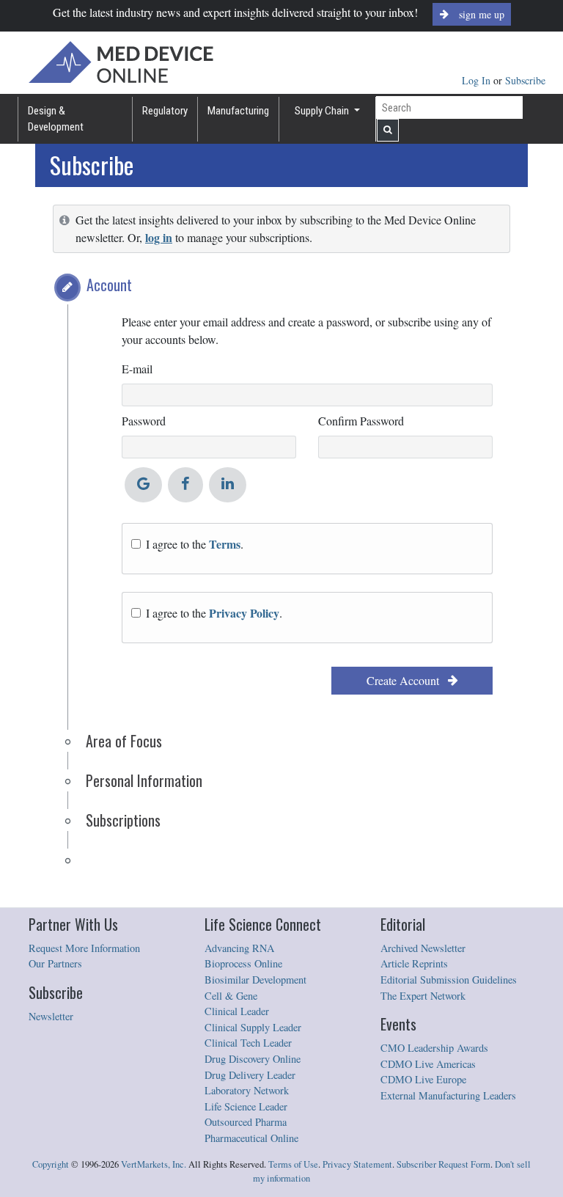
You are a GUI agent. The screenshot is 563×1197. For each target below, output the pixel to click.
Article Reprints (414, 963)
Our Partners (55, 963)
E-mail (137, 368)
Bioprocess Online (243, 963)
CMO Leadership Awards (434, 1048)
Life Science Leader (246, 1106)
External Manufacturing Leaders (448, 1095)
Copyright (50, 1164)
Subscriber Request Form (443, 1164)
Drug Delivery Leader (250, 1075)
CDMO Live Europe (423, 1079)
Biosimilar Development (255, 979)
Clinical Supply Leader (253, 1027)
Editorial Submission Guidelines (448, 979)
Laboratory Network (247, 1090)
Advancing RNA (239, 948)
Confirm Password (361, 420)
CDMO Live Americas (428, 1064)
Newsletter (51, 1016)
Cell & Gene (231, 996)
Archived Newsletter (423, 948)
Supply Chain (323, 110)
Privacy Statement (357, 1164)
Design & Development (56, 119)
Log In (477, 80)
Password (144, 420)
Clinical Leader (237, 1011)
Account (109, 285)
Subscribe (525, 80)
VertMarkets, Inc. (153, 1164)
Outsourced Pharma (246, 1122)
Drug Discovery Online (253, 1059)
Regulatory (165, 110)
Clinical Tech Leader (248, 1043)
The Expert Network (423, 996)
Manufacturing (238, 110)
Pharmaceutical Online (251, 1138)
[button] (67, 287)
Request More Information (84, 948)
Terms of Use (293, 1164)
